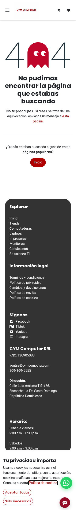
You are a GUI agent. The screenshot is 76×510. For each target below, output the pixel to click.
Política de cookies (24, 298)
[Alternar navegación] (7, 10)
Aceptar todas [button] (17, 492)
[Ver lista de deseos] (68, 10)
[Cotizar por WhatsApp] (66, 483)
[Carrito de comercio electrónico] (58, 10)
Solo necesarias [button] (18, 501)
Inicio (38, 162)
